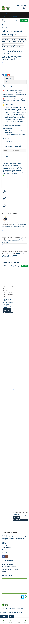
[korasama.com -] (6, 8)
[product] (14, 218)
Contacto (4, 571)
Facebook (3, 75)
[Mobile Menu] (3, 3)
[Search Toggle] (13, 6)
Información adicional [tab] (11, 82)
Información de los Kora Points (10, 569)
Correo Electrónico (8, 75)
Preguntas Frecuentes (7, 564)
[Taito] (8, 68)
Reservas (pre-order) (13, 59)
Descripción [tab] (8, 78)
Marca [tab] (23, 82)
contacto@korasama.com (8, 547)
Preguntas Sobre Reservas (9, 566)
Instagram (6, 556)
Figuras (21, 58)
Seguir (11, 616)
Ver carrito (4, 616)
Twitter (6, 75)
